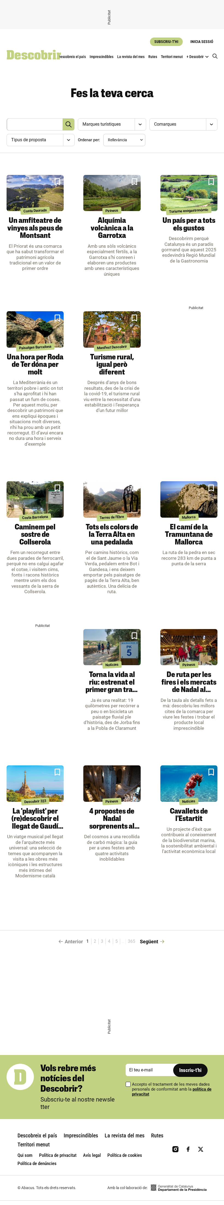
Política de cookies (124, 1155)
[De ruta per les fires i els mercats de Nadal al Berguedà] (188, 647)
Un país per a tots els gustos (189, 224)
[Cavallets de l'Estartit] (188, 783)
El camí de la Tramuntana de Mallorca (189, 535)
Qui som (25, 1155)
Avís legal (92, 1155)
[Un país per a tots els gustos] (188, 193)
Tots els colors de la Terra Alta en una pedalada (112, 535)
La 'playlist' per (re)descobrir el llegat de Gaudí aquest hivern (35, 823)
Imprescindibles (101, 56)
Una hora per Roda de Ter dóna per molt (35, 365)
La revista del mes (131, 56)
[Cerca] (215, 57)
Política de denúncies (37, 1163)
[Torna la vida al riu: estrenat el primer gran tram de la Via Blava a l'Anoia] (111, 647)
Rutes (152, 56)
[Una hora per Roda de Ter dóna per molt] (35, 329)
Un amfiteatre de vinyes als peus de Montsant (35, 228)
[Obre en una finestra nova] (179, 1188)
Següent (149, 941)
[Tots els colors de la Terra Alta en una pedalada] (111, 499)
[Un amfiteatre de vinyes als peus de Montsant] (35, 193)
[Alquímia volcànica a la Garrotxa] (111, 193)
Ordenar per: (89, 139)
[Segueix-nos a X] (201, 1149)
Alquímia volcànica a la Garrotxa (112, 228)
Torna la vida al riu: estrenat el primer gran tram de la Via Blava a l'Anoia (112, 690)
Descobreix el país (72, 56)
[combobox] (111, 124)
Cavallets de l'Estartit (189, 815)
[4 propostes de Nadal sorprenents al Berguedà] (111, 783)
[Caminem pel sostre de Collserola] (35, 499)
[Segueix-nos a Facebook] (188, 1149)
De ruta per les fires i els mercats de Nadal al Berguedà (188, 686)
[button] (57, 181)
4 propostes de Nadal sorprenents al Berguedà (111, 823)
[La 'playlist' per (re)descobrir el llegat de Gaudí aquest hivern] (35, 783)
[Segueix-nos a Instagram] (175, 1149)
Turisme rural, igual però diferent (112, 365)
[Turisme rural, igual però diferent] (111, 329)
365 (131, 941)
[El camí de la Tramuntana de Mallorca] (188, 499)
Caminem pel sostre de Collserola (35, 535)
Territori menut (172, 56)
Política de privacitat (57, 1155)
